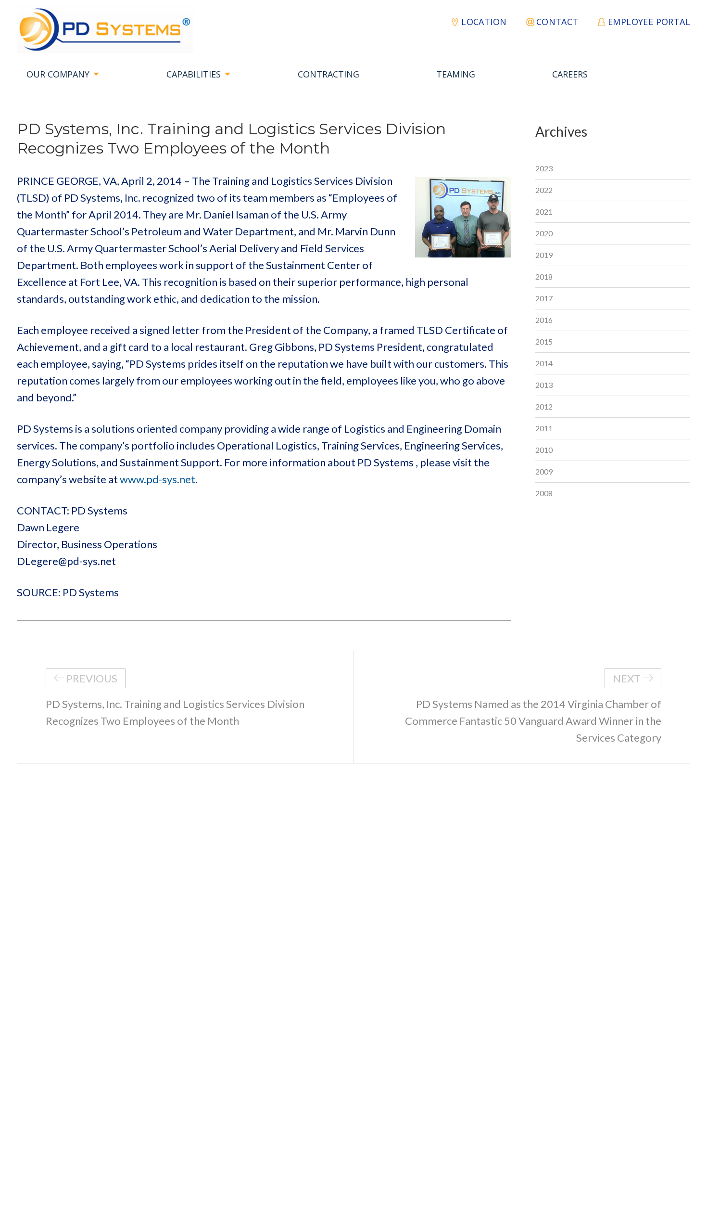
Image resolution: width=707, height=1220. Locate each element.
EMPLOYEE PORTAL (649, 21)
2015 (544, 341)
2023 (544, 168)
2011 (544, 428)
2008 (544, 493)
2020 (544, 233)
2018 (544, 276)
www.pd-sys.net (157, 479)
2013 (544, 384)
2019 (544, 254)
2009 (544, 471)
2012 (544, 406)
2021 (544, 211)
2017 (544, 298)
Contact (557, 21)
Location (483, 21)
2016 (544, 319)
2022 (544, 189)
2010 (544, 449)
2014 (544, 363)
